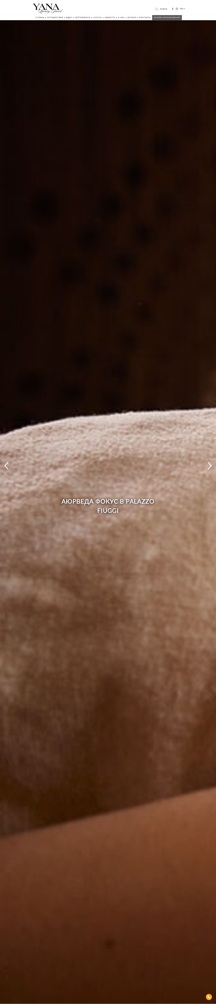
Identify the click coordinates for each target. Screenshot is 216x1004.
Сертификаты (82, 17)
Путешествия (55, 17)
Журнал (132, 17)
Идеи (69, 17)
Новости (110, 17)
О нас (121, 17)
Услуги (97, 17)
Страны (40, 17)
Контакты (145, 17)
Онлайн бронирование (167, 17)
